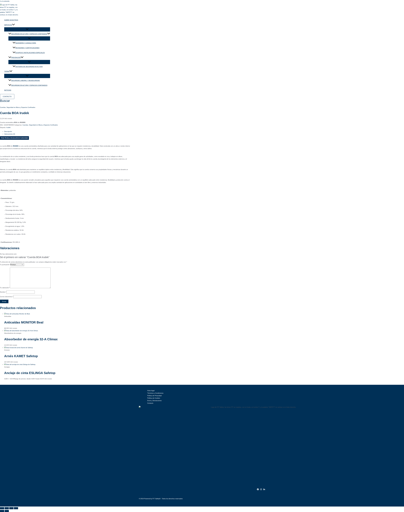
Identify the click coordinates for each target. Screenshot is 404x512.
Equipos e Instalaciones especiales (30, 53)
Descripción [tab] (8, 131)
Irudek (8, 127)
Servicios (8, 25)
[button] (13, 24)
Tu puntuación (5, 264)
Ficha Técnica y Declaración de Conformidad (14, 138)
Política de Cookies (153, 398)
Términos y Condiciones (155, 393)
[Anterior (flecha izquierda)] (2, 511)
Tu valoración (5, 287)
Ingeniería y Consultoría (25, 43)
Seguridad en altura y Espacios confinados (29, 34)
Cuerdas (3, 107)
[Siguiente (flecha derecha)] (7, 511)
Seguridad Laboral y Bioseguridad (25, 80)
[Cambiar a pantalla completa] (7, 508)
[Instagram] (261, 490)
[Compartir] (11, 508)
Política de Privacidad (154, 395)
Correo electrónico (6, 296)
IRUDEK (16, 146)
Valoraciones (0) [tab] (9, 134)
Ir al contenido (4, 1)
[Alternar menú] (27, 29)
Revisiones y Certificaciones (27, 48)
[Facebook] (258, 490)
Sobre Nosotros (11, 20)
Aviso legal (150, 390)
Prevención (16, 57)
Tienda (7, 71)
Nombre (3, 292)
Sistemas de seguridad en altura (29, 66)
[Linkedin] (264, 490)
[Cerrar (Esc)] (16, 508)
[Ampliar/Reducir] (2, 508)
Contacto (150, 403)
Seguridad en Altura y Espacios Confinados (29, 85)
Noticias (7, 90)
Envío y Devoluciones (154, 400)
